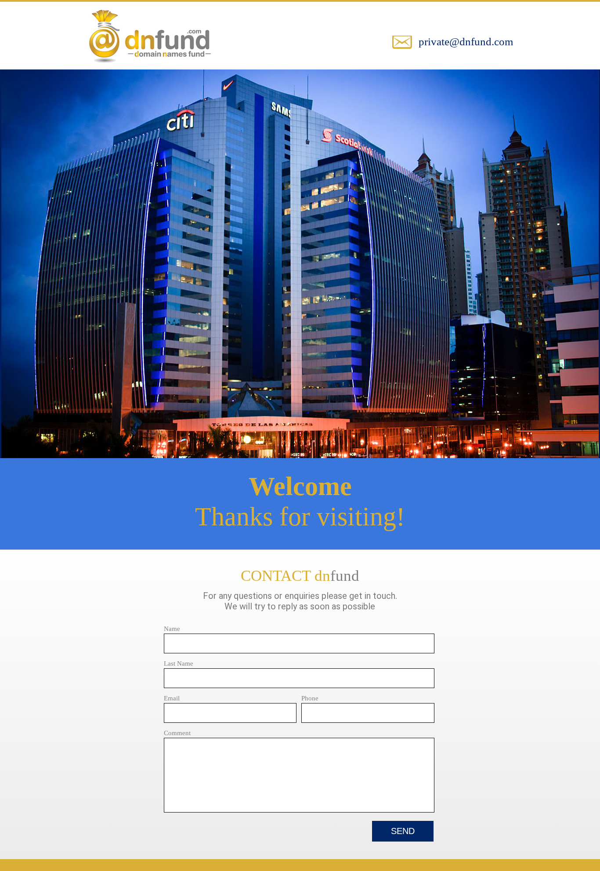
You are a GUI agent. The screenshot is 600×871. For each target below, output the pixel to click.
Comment (177, 732)
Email (172, 698)
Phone (309, 698)
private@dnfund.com (466, 41)
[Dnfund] (150, 65)
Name (172, 628)
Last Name (178, 663)
